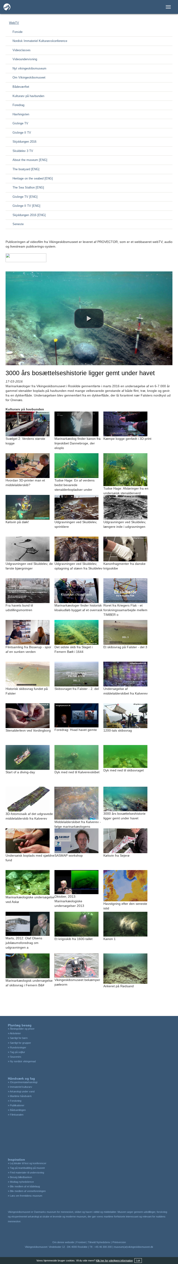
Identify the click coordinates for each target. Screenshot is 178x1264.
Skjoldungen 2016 (24, 141)
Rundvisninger (18, 1047)
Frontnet (81, 1242)
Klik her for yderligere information (114, 1260)
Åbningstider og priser (22, 1028)
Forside (17, 32)
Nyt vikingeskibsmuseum (29, 68)
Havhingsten (21, 114)
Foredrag (18, 105)
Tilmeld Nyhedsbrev (99, 1242)
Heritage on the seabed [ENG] (33, 178)
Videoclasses (22, 50)
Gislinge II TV (22, 132)
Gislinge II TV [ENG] (26, 206)
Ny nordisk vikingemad (23, 1061)
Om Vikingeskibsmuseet (29, 77)
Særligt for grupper (20, 1042)
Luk (138, 1260)
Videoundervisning (25, 59)
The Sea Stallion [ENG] (28, 187)
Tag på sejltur (17, 1052)
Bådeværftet (21, 86)
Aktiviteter (15, 1033)
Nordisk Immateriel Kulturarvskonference (40, 41)
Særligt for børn (19, 1038)
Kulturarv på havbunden (28, 96)
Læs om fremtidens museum (26, 1195)
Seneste (18, 224)
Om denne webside (63, 1242)
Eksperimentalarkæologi (23, 1082)
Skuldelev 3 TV (23, 151)
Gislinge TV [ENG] (25, 196)
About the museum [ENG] (30, 160)
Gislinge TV (20, 123)
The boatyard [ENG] (26, 169)
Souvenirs (15, 1056)
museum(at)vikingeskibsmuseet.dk (133, 1246)
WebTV (14, 23)
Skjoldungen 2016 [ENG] (29, 215)
